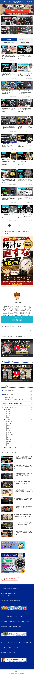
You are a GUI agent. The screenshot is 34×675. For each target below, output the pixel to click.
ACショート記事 (6, 595)
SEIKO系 (9, 415)
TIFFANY (9, 441)
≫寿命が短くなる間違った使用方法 (11, 626)
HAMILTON (10, 434)
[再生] (3, 355)
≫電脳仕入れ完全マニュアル (9, 647)
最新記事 (9, 39)
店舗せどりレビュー (18, 397)
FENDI (8, 430)
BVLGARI (9, 423)
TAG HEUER (10, 439)
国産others (9, 417)
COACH (9, 428)
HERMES (9, 436)
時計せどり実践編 (25, 42)
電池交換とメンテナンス (25, 39)
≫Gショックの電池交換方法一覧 (10, 600)
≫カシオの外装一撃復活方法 (9, 588)
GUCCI (9, 432)
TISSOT (9, 443)
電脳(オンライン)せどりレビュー (18, 399)
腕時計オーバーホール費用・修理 (17, 403)
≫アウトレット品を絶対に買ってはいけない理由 (15, 621)
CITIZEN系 (9, 413)
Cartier (9, 425)
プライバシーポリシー (14, 671)
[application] (17, 348)
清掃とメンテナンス (18, 447)
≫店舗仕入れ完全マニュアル (9, 652)
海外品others (10, 445)
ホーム (22, 671)
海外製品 (18, 419)
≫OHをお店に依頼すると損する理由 (11, 616)
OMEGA (9, 437)
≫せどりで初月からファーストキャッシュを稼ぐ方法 (16, 642)
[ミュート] (28, 355)
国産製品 (18, 409)
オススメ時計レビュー (9, 42)
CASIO (9, 411)
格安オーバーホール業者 (17, 10)
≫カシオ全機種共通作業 (8, 593)
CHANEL (9, 427)
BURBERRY (10, 421)
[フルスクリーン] (31, 355)
